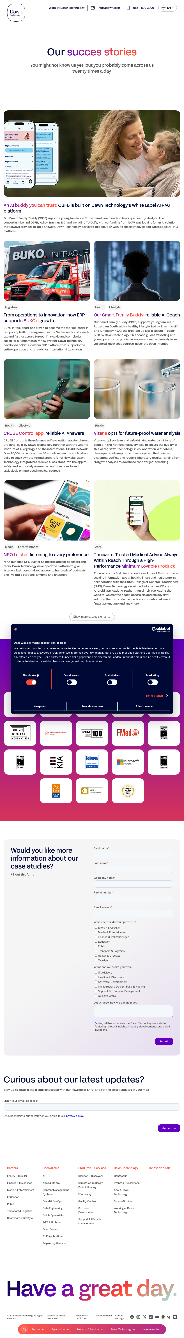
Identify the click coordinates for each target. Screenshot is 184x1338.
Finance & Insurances (19, 1183)
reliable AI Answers (44, 433)
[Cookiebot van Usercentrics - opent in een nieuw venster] (154, 629)
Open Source (50, 1229)
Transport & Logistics (19, 1211)
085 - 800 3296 (143, 8)
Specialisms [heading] (51, 1168)
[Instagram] (138, 1317)
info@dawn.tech (109, 8)
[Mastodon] (163, 1317)
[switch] (72, 682)
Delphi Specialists (53, 1215)
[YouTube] (157, 1317)
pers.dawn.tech (104, 1315)
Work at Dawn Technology (67, 8)
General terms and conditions (56, 1317)
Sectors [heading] (12, 1168)
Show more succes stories (90, 616)
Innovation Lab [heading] (159, 1168)
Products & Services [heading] (92, 1168)
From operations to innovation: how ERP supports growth (44, 318)
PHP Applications (53, 1236)
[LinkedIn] (151, 1317)
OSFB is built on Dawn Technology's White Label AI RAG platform (87, 208)
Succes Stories (123, 1201)
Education (13, 1197)
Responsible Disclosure (82, 1317)
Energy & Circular (17, 1176)
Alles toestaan (144, 706)
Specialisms (58, 1329)
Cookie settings (119, 1317)
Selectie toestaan (92, 706)
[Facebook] (132, 1317)
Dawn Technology (121, 1329)
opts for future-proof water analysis (137, 433)
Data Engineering (53, 1208)
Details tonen (154, 695)
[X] (144, 1317)
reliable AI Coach (137, 315)
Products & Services (88, 1329)
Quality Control (87, 1201)
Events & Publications (126, 1183)
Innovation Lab (151, 1329)
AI (44, 1176)
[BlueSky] (169, 1317)
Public (10, 1204)
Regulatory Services (54, 1243)
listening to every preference (46, 555)
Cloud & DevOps (52, 1201)
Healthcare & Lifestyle (20, 1218)
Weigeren (39, 706)
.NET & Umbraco (52, 1222)
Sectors (36, 1329)
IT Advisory (85, 1194)
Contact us (120, 1176)
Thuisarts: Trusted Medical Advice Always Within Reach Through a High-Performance (136, 560)
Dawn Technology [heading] (126, 1168)
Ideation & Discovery (90, 1176)
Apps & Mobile (51, 1183)
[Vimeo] (175, 1317)
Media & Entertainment (20, 1190)
